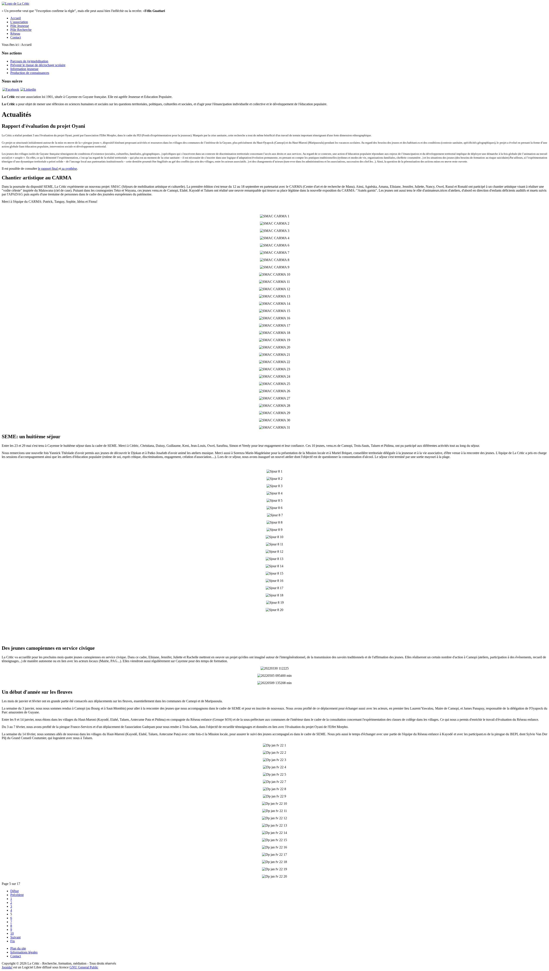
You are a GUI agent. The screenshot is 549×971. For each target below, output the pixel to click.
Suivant (15, 937)
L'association (19, 22)
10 (12, 933)
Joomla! (7, 967)
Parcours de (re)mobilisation (29, 61)
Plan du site (18, 948)
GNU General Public (83, 967)
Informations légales (24, 952)
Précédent (17, 895)
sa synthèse (69, 168)
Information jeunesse (24, 69)
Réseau (15, 33)
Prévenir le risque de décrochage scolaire (37, 65)
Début (14, 891)
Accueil (15, 18)
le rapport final (48, 168)
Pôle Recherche (21, 30)
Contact (15, 37)
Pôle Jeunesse (19, 26)
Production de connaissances (29, 73)
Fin (12, 941)
